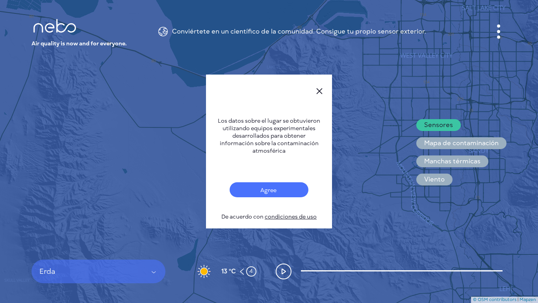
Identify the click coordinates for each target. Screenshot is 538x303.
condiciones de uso (291, 217)
